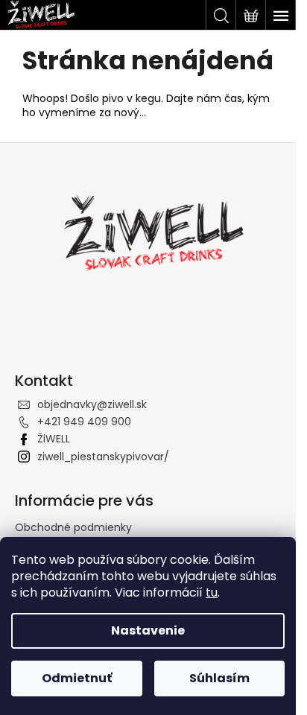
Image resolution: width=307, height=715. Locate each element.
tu (212, 592)
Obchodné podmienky (73, 527)
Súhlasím (219, 678)
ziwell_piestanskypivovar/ (103, 456)
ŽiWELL (53, 438)
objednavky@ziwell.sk (92, 404)
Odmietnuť (77, 678)
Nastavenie (148, 630)
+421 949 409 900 (84, 421)
